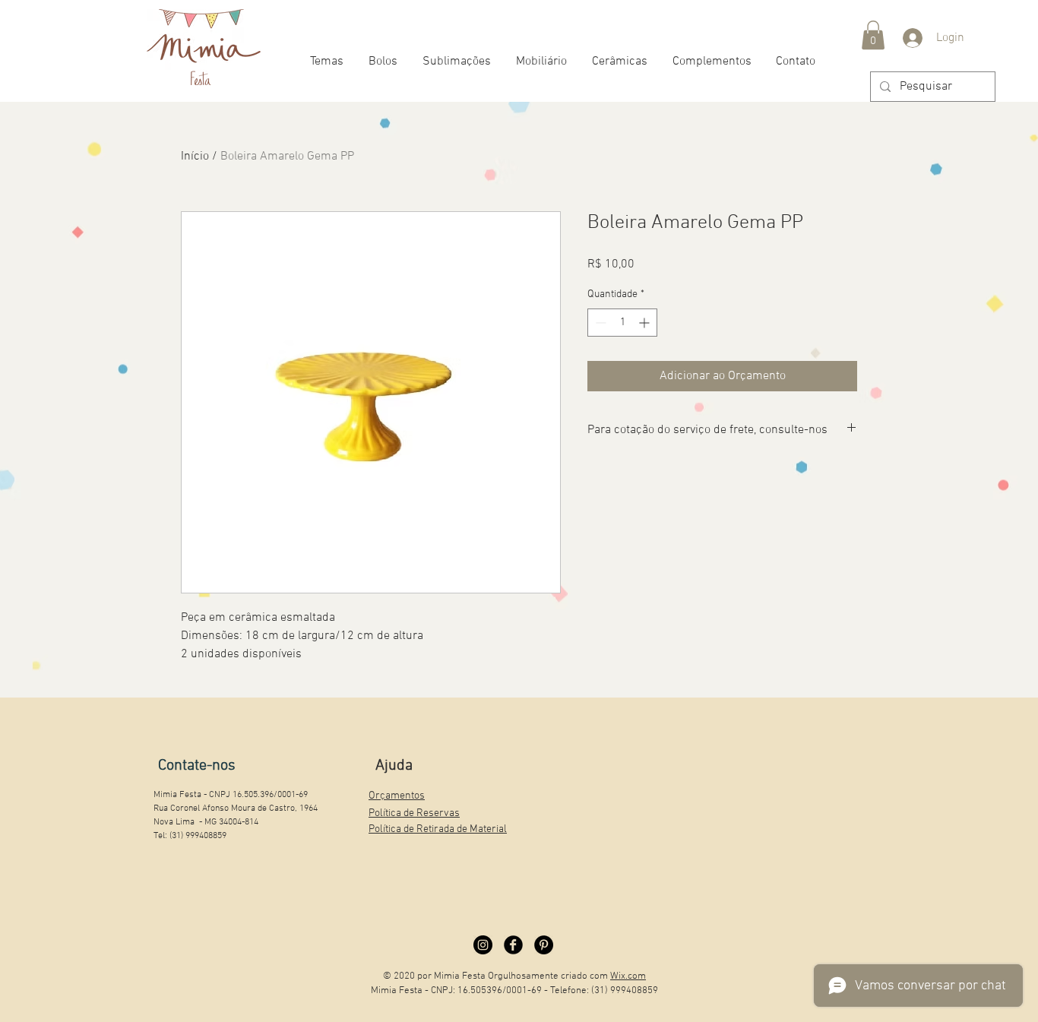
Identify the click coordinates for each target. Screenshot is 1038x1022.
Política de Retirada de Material (438, 829)
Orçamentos (397, 795)
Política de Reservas (414, 813)
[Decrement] (599, 322)
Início (195, 156)
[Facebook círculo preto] (513, 944)
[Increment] (645, 322)
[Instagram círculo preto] (482, 944)
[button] (873, 35)
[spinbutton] (622, 322)
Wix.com (628, 976)
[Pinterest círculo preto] (543, 944)
